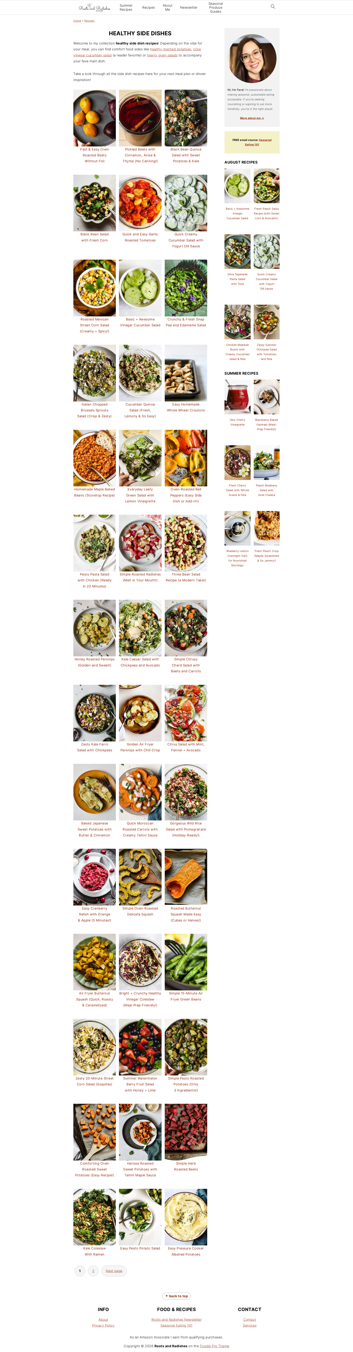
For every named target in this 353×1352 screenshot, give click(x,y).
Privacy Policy (103, 1326)
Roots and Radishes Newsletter (176, 1319)
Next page (114, 1271)
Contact (249, 1319)
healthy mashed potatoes (170, 49)
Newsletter (188, 7)
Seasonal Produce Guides (215, 7)
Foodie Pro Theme (214, 1346)
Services (249, 1326)
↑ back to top (176, 1296)
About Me (167, 7)
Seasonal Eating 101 (176, 1326)
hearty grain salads (162, 55)
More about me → (252, 118)
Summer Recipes (126, 7)
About (103, 1319)
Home (77, 20)
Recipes (148, 7)
